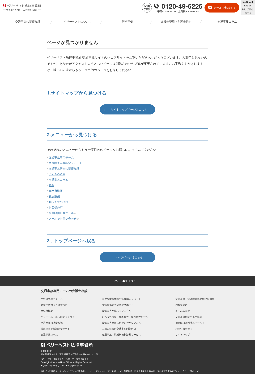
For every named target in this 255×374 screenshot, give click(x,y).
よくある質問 (57, 174)
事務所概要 (56, 191)
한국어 (248, 13)
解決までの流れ (58, 202)
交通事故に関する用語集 (188, 316)
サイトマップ (182, 334)
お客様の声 (56, 207)
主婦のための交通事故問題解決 (119, 328)
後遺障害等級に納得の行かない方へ (121, 322)
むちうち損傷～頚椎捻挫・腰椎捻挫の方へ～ (126, 316)
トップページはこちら (129, 257)
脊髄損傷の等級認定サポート (118, 304)
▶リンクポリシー (74, 365)
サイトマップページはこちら (129, 109)
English (247, 5)
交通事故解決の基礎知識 (64, 168)
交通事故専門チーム (61, 157)
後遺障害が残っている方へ (116, 310)
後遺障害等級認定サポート (65, 163)
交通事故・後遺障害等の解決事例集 (194, 299)
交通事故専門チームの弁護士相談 (64, 291)
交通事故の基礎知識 (52, 322)
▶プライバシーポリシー (52, 365)
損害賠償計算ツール (61, 213)
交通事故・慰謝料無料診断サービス (121, 334)
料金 (51, 185)
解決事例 (54, 196)
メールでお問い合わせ (62, 218)
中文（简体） (248, 9)
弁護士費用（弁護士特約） (55, 304)
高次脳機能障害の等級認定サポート (121, 299)
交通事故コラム (58, 180)
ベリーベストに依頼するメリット (59, 316)
